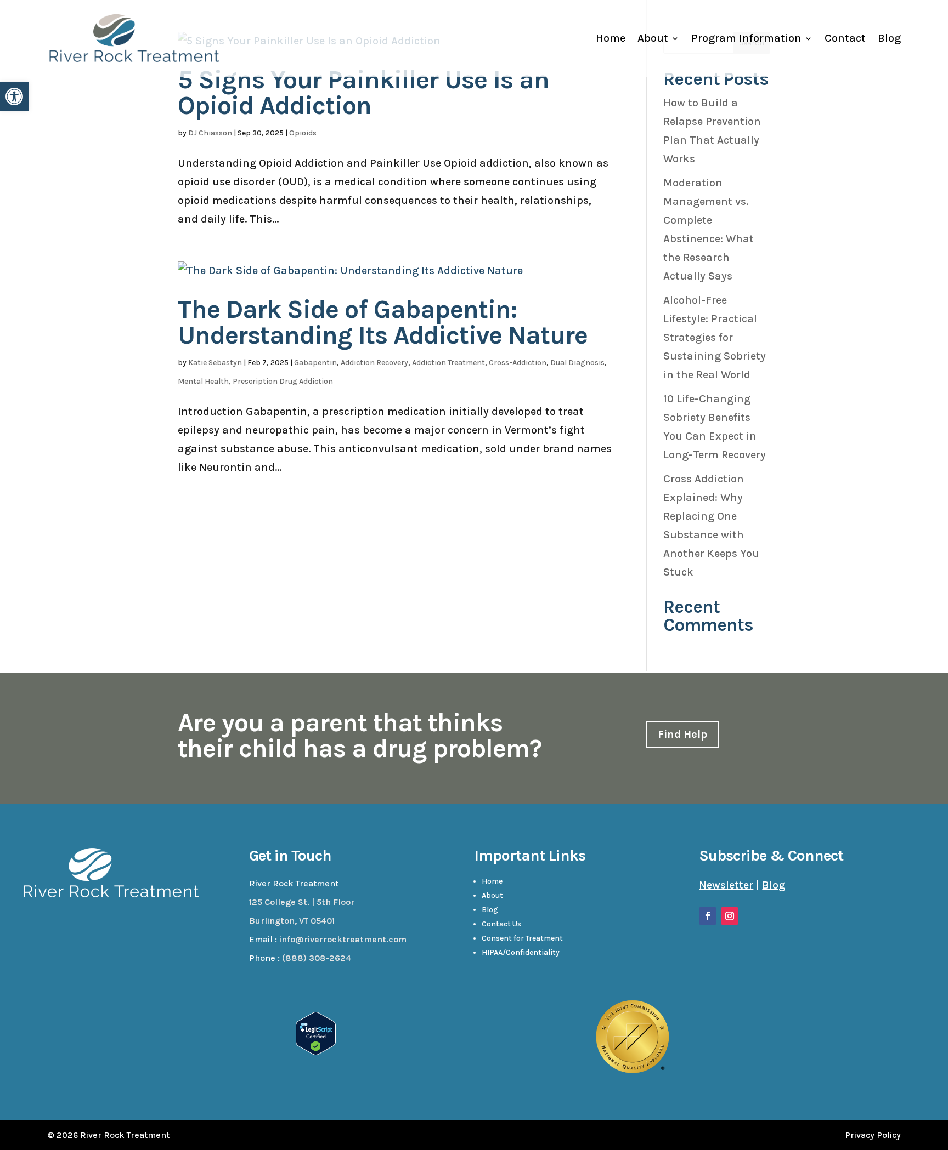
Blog (889, 38)
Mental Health (203, 381)
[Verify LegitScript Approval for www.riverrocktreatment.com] (316, 1051)
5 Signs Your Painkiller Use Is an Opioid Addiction (363, 93)
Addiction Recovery (374, 362)
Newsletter (726, 885)
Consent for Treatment (522, 938)
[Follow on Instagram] (729, 916)
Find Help (682, 734)
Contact (845, 38)
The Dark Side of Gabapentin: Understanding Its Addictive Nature (383, 322)
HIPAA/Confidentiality (521, 952)
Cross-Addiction (517, 362)
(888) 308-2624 (316, 958)
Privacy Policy (873, 1135)
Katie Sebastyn (215, 362)
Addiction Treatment (448, 362)
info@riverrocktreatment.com (343, 939)
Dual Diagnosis (577, 362)
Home (610, 38)
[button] (14, 96)
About (652, 38)
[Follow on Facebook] (707, 916)
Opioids (303, 133)
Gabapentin (315, 362)
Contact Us (501, 924)
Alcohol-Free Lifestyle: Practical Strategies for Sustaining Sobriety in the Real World (714, 337)
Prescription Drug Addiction (283, 381)
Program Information (746, 38)
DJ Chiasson (210, 133)
